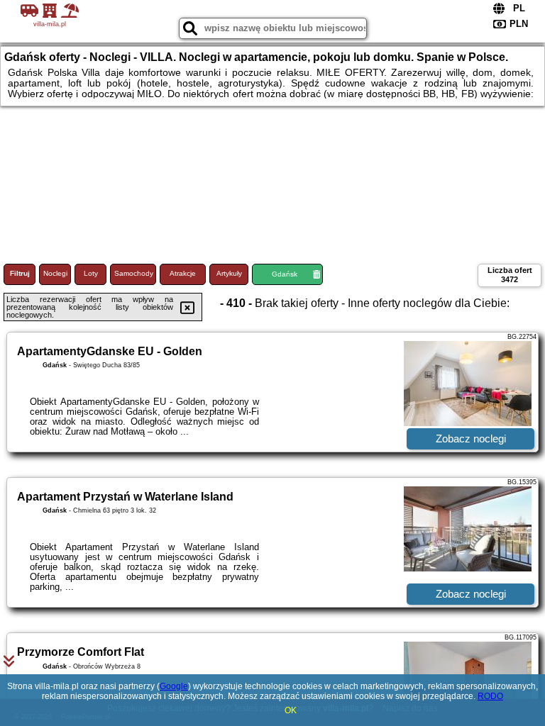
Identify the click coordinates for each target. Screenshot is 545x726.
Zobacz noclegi (471, 438)
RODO (490, 696)
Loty (91, 273)
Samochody (133, 273)
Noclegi (55, 273)
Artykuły (229, 273)
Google (174, 686)
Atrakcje (183, 273)
